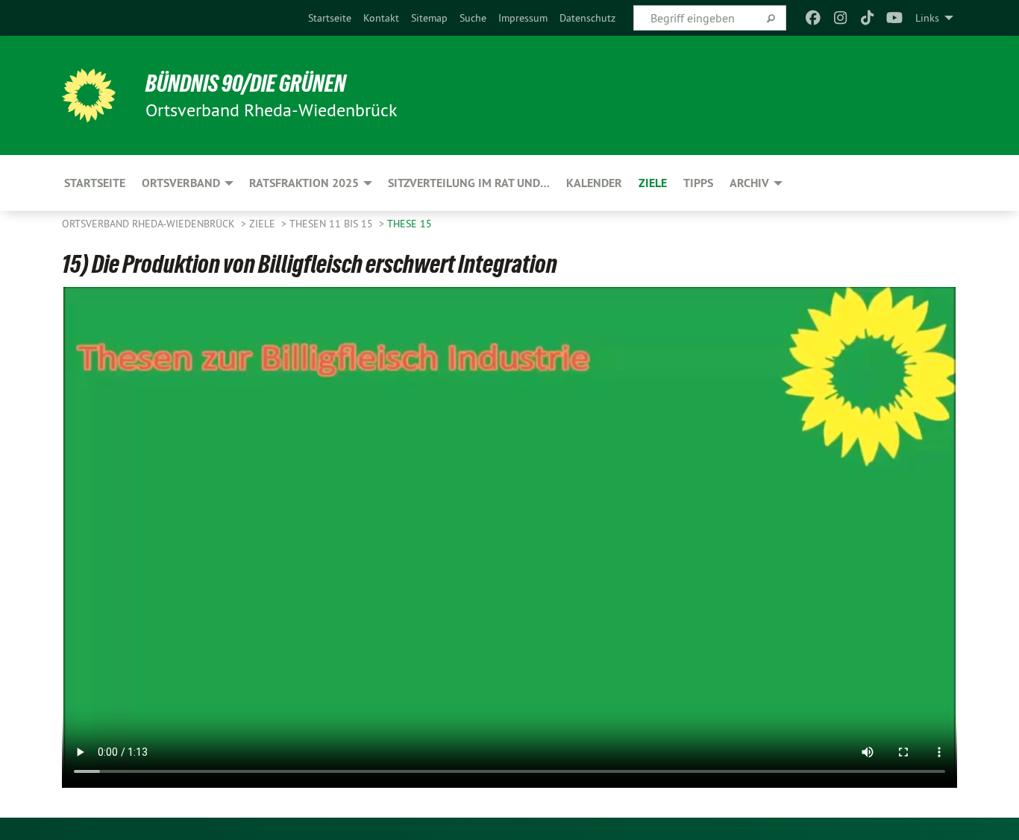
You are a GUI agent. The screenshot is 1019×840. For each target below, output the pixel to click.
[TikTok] (867, 18)
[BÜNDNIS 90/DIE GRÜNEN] (89, 95)
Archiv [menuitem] (749, 183)
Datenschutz (587, 18)
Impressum (523, 18)
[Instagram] (840, 18)
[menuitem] (329, 18)
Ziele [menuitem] (653, 183)
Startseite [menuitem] (94, 183)
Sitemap (429, 18)
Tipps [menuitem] (698, 183)
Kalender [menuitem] (594, 183)
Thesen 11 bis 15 (332, 223)
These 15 (409, 223)
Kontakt (381, 18)
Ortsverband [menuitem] (181, 183)
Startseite (329, 18)
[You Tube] (894, 18)
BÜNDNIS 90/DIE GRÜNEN (245, 83)
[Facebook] (813, 18)
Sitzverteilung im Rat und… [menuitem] (469, 183)
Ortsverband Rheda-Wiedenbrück (150, 223)
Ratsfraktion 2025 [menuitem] (304, 183)
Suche (473, 18)
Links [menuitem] (927, 18)
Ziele (263, 223)
